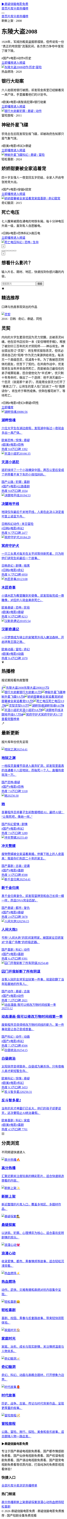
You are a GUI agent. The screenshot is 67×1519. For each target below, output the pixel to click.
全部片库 (7, 1485)
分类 (16, 8)
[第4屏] (11, 250)
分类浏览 (19, 1485)
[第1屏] (2, 250)
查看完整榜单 (10, 719)
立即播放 (7, 62)
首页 (4, 8)
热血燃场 (55, 1502)
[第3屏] (8, 250)
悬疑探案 (31, 1502)
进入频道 (19, 62)
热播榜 (23, 8)
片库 (10, 8)
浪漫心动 (43, 1502)
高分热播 (7, 1502)
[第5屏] (14, 250)
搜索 (39, 283)
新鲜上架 (19, 1502)
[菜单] (2, 13)
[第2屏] (5, 250)
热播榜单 (31, 1485)
